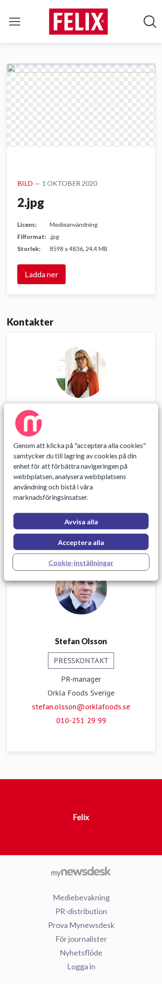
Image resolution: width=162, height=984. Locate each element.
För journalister (81, 938)
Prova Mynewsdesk (81, 925)
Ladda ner (41, 274)
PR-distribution (81, 911)
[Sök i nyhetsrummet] (150, 21)
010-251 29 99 (81, 720)
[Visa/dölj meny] (14, 21)
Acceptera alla (81, 542)
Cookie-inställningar (81, 562)
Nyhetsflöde (81, 952)
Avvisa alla (81, 521)
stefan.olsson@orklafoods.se (81, 706)
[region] (81, 492)
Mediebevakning (81, 897)
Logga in (81, 966)
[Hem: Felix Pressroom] (78, 21)
